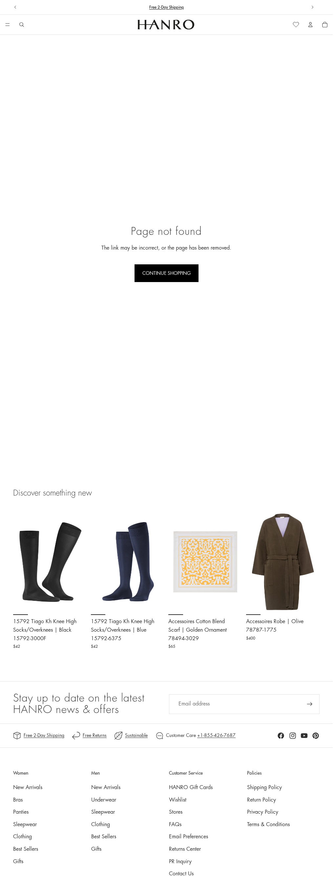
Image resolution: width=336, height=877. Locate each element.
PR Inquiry (180, 861)
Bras (18, 800)
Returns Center (185, 849)
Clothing (22, 836)
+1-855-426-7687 (216, 735)
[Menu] (7, 24)
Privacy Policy (262, 812)
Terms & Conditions (268, 824)
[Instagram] (293, 736)
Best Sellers (25, 849)
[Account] (310, 24)
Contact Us (181, 873)
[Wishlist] (296, 24)
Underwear (103, 800)
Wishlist (177, 800)
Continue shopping (166, 273)
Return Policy (261, 800)
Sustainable (136, 735)
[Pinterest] (316, 736)
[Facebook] (281, 736)
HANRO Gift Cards (191, 787)
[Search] (21, 24)
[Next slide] (312, 7)
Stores (175, 812)
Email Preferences (188, 836)
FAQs (175, 824)
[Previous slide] (15, 7)
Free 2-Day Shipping (44, 735)
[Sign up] (310, 704)
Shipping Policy (264, 787)
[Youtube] (304, 736)
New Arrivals (27, 787)
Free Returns (95, 735)
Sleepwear (25, 824)
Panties (21, 812)
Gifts (18, 861)
